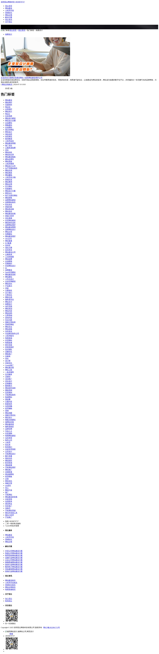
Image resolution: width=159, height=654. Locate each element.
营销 (7, 411)
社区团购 (8, 433)
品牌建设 (8, 270)
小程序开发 (9, 10)
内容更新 (8, 499)
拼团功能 (8, 207)
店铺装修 (8, 472)
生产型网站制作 (11, 168)
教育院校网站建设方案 (13, 555)
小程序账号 (9, 336)
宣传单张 (8, 250)
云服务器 (8, 254)
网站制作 (8, 460)
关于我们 (8, 293)
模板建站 (8, 125)
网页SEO (8, 193)
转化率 (7, 445)
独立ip (7, 114)
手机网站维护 (10, 467)
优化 (7, 150)
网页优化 (8, 481)
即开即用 (8, 463)
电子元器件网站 (11, 195)
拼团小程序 (9, 216)
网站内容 (8, 311)
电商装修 (8, 342)
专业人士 (8, 431)
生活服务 (8, 374)
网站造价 (8, 211)
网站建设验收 (10, 157)
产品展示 (8, 286)
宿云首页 (8, 6)
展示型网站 (9, 130)
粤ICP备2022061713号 (51, 627)
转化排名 (8, 204)
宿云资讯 (8, 19)
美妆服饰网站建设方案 (13, 569)
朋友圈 (7, 399)
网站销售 (8, 198)
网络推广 (8, 354)
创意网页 (8, 136)
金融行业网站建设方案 (13, 558)
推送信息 (8, 458)
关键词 (7, 377)
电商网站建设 (10, 436)
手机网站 (8, 494)
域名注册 (8, 248)
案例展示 (8, 386)
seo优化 (8, 485)
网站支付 (8, 302)
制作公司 (8, 440)
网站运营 (8, 232)
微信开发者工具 (11, 513)
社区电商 (8, 116)
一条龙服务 (9, 372)
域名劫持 (8, 134)
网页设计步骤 (10, 120)
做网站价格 (9, 422)
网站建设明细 (10, 143)
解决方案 (8, 17)
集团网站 (8, 397)
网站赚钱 (8, 175)
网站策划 (8, 308)
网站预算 (8, 173)
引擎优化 (8, 295)
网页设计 (8, 132)
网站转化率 (9, 154)
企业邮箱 (8, 261)
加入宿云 (8, 599)
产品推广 (8, 517)
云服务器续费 (10, 148)
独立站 (7, 107)
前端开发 (8, 179)
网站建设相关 (10, 580)
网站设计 (8, 111)
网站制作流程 (10, 388)
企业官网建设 (10, 281)
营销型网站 (9, 324)
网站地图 (8, 413)
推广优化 (8, 145)
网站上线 (8, 370)
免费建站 (8, 234)
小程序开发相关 (11, 583)
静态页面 (8, 345)
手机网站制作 (10, 395)
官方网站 (8, 186)
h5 (6, 268)
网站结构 (8, 313)
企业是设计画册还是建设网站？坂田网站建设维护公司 (21, 78)
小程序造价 (9, 141)
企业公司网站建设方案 (13, 560)
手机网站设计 (10, 454)
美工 (7, 488)
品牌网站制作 (10, 202)
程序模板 (8, 476)
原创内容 (8, 318)
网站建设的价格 (11, 497)
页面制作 (8, 105)
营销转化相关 (10, 585)
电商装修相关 (10, 589)
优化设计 (8, 381)
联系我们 (8, 447)
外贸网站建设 (10, 220)
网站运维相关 (7, 84)
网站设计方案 (10, 191)
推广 (7, 492)
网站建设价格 (10, 213)
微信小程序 (9, 515)
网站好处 (8, 152)
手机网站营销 (10, 510)
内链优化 (8, 363)
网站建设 (8, 8)
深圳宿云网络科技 (8, 2)
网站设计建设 (10, 118)
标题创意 (8, 404)
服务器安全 (9, 299)
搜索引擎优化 (10, 415)
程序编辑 (8, 408)
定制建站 (8, 383)
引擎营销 (8, 315)
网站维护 (8, 102)
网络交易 (8, 297)
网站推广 (8, 470)
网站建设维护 (10, 236)
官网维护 (8, 263)
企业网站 (8, 127)
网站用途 (8, 161)
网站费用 (8, 182)
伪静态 (7, 508)
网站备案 (8, 241)
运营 (7, 479)
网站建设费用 (10, 227)
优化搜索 (8, 218)
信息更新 (8, 438)
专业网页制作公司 (12, 333)
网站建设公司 (10, 252)
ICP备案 (8, 243)
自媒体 (7, 356)
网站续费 (8, 259)
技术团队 (8, 349)
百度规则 (8, 392)
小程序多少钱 (10, 177)
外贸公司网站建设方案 (13, 551)
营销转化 (8, 13)
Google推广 (9, 365)
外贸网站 (8, 340)
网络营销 (8, 390)
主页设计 (8, 451)
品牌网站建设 (10, 200)
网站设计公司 (10, 166)
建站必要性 (9, 159)
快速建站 (8, 189)
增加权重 (8, 465)
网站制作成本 (10, 223)
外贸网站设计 (10, 266)
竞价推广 (8, 506)
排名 (7, 358)
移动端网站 (9, 474)
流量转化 (8, 352)
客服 (11, 634)
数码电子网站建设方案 (13, 567)
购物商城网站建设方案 (13, 562)
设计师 (7, 361)
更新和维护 (9, 347)
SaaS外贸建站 (10, 272)
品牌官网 (8, 429)
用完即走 (8, 504)
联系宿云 (8, 601)
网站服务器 (9, 424)
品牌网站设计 (10, 229)
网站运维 (8, 15)
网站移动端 (9, 209)
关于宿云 (8, 22)
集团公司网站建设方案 (13, 553)
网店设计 (8, 417)
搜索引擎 (8, 483)
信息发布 (8, 331)
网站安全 (8, 327)
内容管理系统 (10, 449)
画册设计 (8, 34)
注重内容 (8, 401)
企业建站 (8, 123)
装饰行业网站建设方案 (13, 571)
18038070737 (20, 2)
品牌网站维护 (10, 225)
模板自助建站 (10, 420)
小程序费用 (9, 164)
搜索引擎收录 (10, 322)
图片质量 (8, 456)
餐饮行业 (8, 490)
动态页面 (8, 306)
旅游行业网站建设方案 (13, 564)
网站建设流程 (10, 274)
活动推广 (8, 379)
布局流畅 (8, 406)
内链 (7, 288)
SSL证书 (8, 238)
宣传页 (7, 245)
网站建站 (8, 277)
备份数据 (8, 139)
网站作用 (8, 170)
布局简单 (8, 501)
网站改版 (8, 329)
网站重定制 (9, 367)
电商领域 (8, 338)
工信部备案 (9, 257)
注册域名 (8, 290)
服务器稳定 (9, 426)
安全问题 (8, 320)
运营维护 (8, 109)
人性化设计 (9, 279)
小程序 (7, 442)
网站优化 (8, 283)
